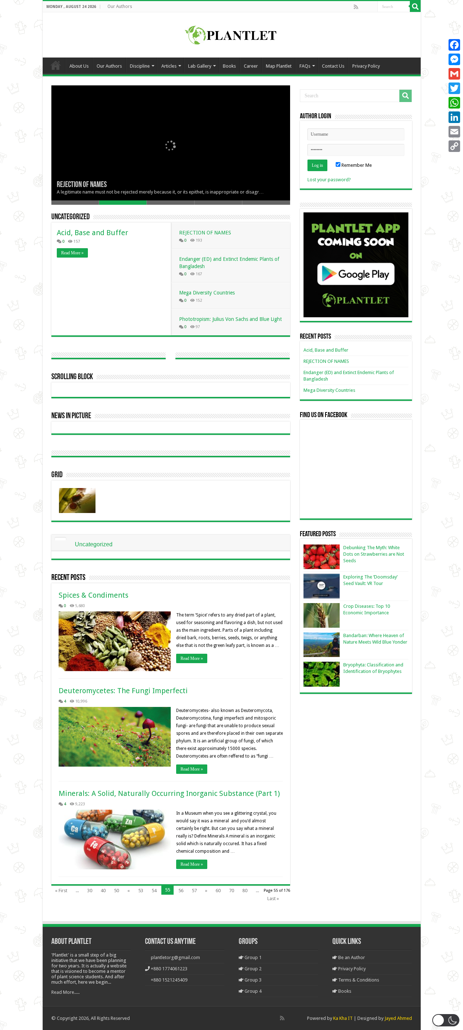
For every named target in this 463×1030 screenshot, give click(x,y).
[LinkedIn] (454, 117)
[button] (445, 1020)
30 (89, 890)
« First (61, 890)
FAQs (305, 66)
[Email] (454, 131)
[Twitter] (454, 88)
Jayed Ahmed (398, 1018)
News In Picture (71, 416)
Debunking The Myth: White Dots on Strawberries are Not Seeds (373, 554)
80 (244, 890)
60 (218, 890)
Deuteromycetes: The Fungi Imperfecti (123, 690)
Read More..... (65, 992)
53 (140, 890)
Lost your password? (329, 179)
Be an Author (351, 957)
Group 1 (252, 957)
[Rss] (356, 7)
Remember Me (356, 165)
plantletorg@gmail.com (175, 957)
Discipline (140, 66)
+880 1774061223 (169, 968)
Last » (273, 898)
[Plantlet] (232, 33)
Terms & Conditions (358, 980)
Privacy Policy (366, 66)
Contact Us (333, 66)
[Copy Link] (454, 146)
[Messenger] (454, 59)
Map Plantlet (279, 66)
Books (229, 66)
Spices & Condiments (93, 595)
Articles (169, 66)
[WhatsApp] (454, 103)
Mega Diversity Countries (207, 293)
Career (251, 66)
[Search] (415, 6)
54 (154, 890)
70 (231, 890)
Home (55, 65)
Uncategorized (70, 217)
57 (194, 890)
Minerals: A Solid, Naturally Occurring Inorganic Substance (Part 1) (169, 793)
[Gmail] (454, 74)
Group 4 (252, 991)
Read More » (72, 252)
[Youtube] (371, 7)
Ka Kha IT (343, 1018)
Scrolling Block (72, 377)
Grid (57, 475)
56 (180, 890)
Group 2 (252, 968)
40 (103, 890)
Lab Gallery (199, 66)
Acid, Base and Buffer (92, 232)
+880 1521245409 (169, 980)
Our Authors (119, 6)
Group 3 (252, 980)
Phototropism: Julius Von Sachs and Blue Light (230, 319)
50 (116, 890)
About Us (79, 66)
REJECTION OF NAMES (82, 185)
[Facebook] (363, 7)
